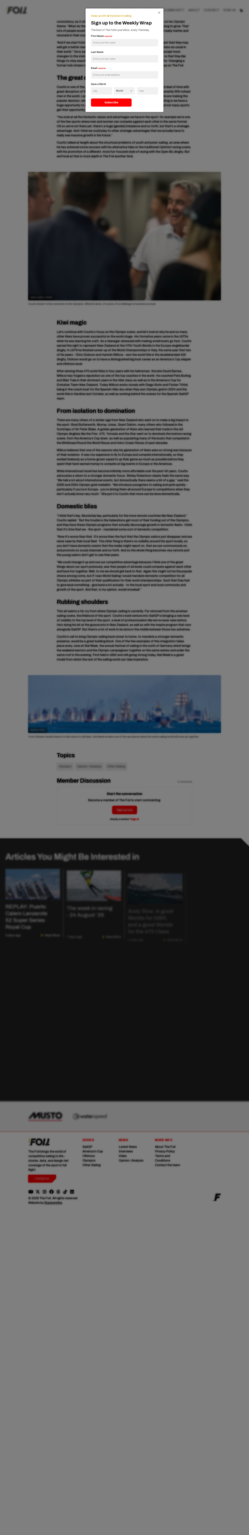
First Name (101, 36)
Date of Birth (98, 84)
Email (98, 68)
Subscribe (111, 102)
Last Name (97, 52)
